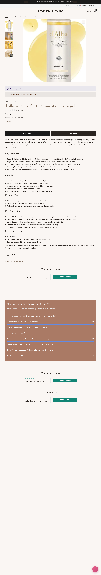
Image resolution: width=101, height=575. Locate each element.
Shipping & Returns (12, 255)
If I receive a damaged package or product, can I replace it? (30, 344)
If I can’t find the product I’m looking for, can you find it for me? (31, 350)
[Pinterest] (17, 261)
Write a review (65, 276)
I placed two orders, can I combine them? (23, 321)
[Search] (88, 11)
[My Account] (91, 11)
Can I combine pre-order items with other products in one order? (31, 316)
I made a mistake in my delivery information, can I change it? (30, 339)
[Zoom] (83, 21)
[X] (66, 5)
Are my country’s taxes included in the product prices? (27, 327)
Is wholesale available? (16, 356)
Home (6, 17)
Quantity (8, 122)
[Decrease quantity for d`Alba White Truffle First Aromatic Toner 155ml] (6, 126)
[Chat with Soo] (95, 569)
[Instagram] (69, 5)
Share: (7, 261)
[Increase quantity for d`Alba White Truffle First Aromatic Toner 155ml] (13, 126)
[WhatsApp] (20, 261)
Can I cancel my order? (16, 333)
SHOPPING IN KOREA (50, 10)
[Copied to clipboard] (22, 261)
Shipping (7, 117)
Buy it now (73, 133)
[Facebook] (11, 261)
